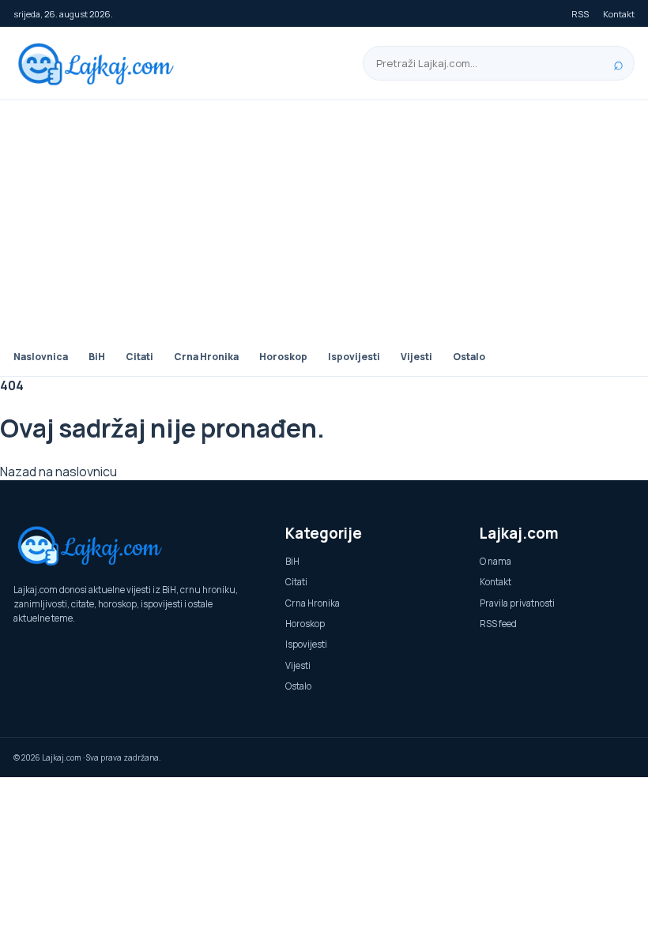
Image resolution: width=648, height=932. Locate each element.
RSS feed (498, 623)
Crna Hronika (206, 356)
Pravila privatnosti (517, 603)
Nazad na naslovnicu (58, 471)
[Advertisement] (324, 218)
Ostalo (469, 356)
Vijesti (416, 356)
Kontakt (619, 14)
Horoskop (283, 356)
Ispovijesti (354, 356)
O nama (495, 561)
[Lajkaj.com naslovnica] (100, 63)
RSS (580, 14)
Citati (139, 356)
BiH (97, 356)
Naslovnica (40, 356)
